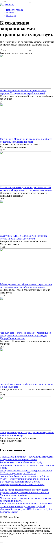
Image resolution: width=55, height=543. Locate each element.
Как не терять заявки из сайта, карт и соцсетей (24, 489)
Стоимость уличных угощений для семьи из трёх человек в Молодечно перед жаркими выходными (26, 188)
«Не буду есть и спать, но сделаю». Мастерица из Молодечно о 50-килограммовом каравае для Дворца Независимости (25, 335)
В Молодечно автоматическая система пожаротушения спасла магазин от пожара (22, 483)
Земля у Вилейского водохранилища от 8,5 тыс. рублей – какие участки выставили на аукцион (25, 477)
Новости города (14, 9)
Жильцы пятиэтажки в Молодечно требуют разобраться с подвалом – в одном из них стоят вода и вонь (27, 465)
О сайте (10, 12)
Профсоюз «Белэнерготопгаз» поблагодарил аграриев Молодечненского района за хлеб (23, 92)
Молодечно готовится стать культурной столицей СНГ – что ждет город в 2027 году (26, 472)
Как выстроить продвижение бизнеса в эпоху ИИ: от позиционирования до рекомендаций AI (26, 505)
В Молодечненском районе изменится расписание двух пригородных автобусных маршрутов (26, 285)
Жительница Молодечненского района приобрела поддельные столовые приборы (26, 140)
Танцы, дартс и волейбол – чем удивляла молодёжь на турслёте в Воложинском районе (26, 458)
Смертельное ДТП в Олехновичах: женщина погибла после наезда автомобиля (23, 237)
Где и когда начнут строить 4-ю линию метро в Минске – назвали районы (24, 494)
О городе (11, 15)
